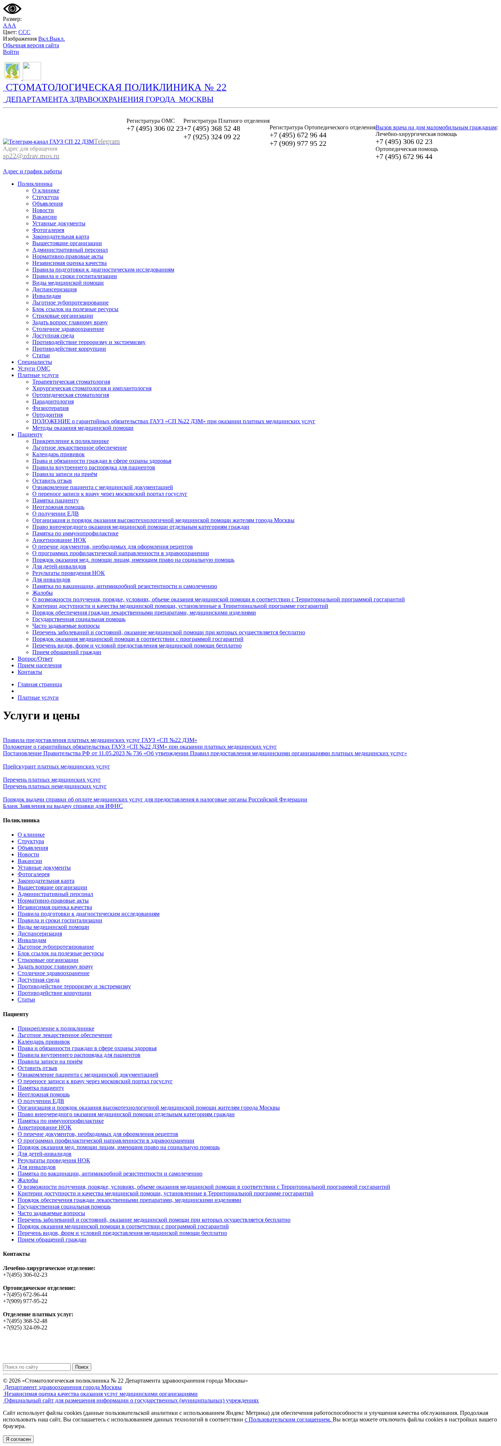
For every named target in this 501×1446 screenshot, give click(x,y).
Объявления (47, 203)
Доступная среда (53, 335)
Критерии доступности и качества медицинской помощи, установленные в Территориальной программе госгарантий (180, 606)
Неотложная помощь (58, 507)
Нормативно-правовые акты (67, 256)
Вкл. (44, 39)
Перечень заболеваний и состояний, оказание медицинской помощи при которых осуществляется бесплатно (168, 632)
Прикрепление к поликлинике (70, 441)
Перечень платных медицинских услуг (52, 780)
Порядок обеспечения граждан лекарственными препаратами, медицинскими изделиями (144, 612)
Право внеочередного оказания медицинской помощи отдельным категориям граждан (140, 527)
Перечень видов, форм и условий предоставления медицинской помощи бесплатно (137, 645)
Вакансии (44, 217)
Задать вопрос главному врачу (70, 322)
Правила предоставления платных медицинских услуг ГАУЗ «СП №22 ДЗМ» (100, 740)
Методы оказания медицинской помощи (83, 428)
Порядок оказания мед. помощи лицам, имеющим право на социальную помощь (133, 560)
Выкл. (57, 39)
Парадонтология (53, 401)
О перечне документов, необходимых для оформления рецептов (112, 546)
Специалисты (35, 362)
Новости (43, 210)
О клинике (45, 190)
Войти (11, 52)
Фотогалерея (48, 230)
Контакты (30, 672)
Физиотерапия (50, 408)
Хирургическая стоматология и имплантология (91, 388)
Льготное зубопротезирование (70, 302)
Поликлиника (35, 184)
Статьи (41, 355)
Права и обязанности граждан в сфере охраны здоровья (101, 461)
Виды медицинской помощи (68, 283)
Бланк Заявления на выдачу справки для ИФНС (63, 806)
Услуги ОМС (34, 368)
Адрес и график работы (32, 171)
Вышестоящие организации (67, 243)
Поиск (81, 1367)
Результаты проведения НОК (68, 573)
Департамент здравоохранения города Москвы (62, 1387)
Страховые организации (62, 316)
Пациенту (30, 434)
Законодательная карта (60, 236)
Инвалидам (46, 296)
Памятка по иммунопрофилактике (75, 533)
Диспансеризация (54, 289)
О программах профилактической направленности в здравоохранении (120, 553)
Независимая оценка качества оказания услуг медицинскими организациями (100, 1394)
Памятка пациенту (55, 500)
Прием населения (40, 665)
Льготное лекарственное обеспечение (79, 448)
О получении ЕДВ (55, 513)
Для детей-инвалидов (59, 566)
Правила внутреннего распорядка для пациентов (93, 467)
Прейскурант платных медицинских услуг (56, 766)
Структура (45, 197)
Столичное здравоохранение (68, 329)
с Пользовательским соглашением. (289, 1419)
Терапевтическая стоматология (71, 382)
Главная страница (40, 684)
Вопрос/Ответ (35, 659)
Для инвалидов (51, 579)
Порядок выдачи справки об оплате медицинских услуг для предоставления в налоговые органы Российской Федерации (155, 799)
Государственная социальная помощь (78, 619)
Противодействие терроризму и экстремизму (89, 342)
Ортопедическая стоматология (70, 395)
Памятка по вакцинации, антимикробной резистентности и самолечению (124, 586)
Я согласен (18, 1439)
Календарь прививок (58, 454)
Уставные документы (58, 223)
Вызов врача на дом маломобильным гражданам (436, 127)
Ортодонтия (47, 415)
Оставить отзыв (52, 480)
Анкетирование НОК (59, 540)
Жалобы (42, 593)
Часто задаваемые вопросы (66, 626)
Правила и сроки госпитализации (74, 276)
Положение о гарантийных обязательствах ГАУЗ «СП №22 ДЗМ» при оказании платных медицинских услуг (140, 747)
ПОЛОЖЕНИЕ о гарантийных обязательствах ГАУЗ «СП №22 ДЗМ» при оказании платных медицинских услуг (173, 421)
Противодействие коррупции (69, 349)
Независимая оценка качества (69, 263)
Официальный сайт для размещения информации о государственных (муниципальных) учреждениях (131, 1400)
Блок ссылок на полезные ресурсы (75, 309)
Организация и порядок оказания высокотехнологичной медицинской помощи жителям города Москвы (163, 520)
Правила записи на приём (64, 474)
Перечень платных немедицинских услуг (55, 786)
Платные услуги (38, 375)
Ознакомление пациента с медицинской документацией (102, 487)
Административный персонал (70, 250)
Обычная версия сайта (31, 45)
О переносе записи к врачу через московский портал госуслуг (109, 494)
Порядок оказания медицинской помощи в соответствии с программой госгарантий (138, 639)
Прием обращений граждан (66, 652)
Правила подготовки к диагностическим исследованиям (103, 269)
